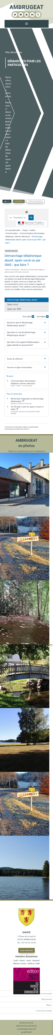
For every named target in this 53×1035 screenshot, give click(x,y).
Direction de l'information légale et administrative (22, 427)
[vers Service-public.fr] (31, 223)
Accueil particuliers (13, 230)
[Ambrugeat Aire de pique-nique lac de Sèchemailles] (24, 771)
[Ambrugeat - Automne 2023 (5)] (24, 579)
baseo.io (26, 429)
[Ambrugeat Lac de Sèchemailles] (24, 899)
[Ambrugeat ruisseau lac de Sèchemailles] (24, 707)
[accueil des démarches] (26, 212)
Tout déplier (41, 316)
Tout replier (27, 316)
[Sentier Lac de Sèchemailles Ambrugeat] (24, 643)
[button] (26, 324)
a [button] (27, 24)
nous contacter (26, 950)
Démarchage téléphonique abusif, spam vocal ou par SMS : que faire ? (25, 239)
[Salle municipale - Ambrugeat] (24, 516)
